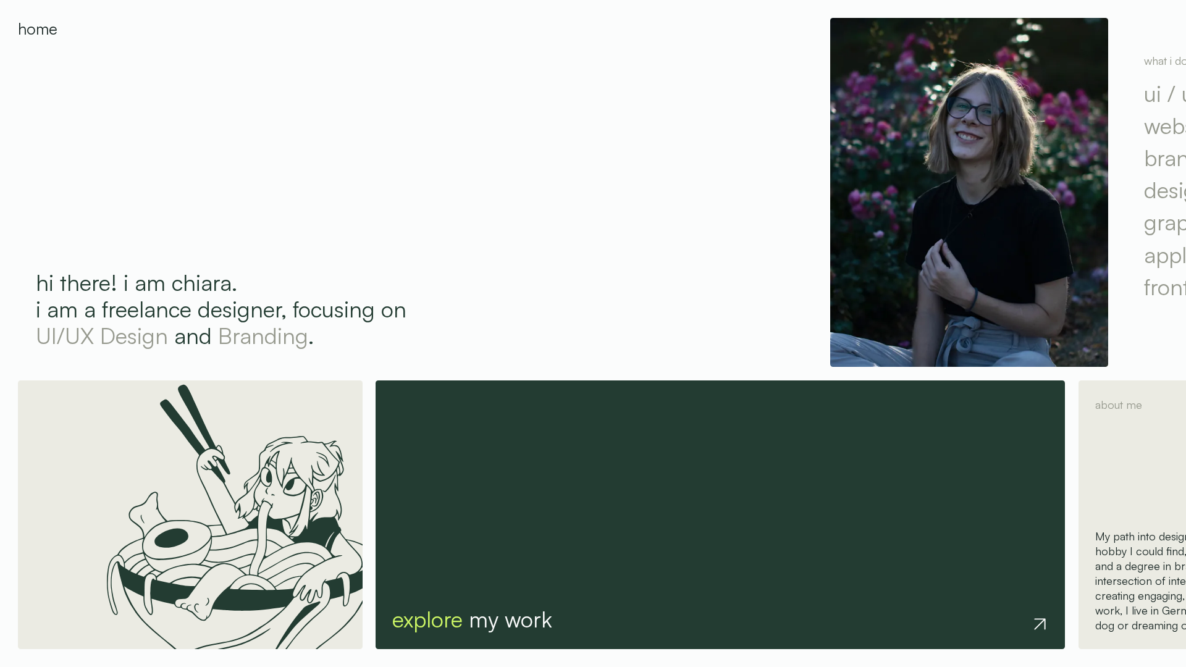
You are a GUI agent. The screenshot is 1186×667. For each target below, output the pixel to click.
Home (37, 28)
